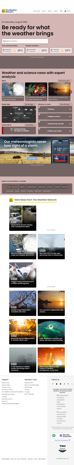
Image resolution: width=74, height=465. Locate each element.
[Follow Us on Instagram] (57, 384)
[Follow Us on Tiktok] (64, 384)
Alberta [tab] (22, 187)
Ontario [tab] (49, 187)
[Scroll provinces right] (69, 186)
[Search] (61, 11)
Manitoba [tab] (42, 187)
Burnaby (30, 191)
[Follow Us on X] (72, 384)
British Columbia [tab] (12, 187)
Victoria (23, 191)
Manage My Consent (8, 394)
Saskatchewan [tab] (31, 187)
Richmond (38, 191)
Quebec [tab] (57, 187)
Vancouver (9, 191)
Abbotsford (47, 191)
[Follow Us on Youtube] (60, 384)
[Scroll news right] (70, 91)
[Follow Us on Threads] (68, 384)
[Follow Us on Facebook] (53, 384)
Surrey (17, 191)
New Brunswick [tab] (66, 187)
